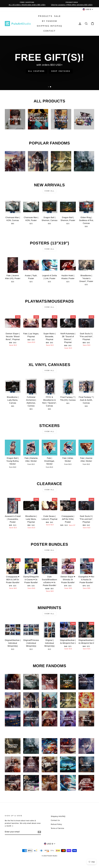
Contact (49, 31)
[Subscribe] (39, 831)
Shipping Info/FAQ (49, 26)
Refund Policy (56, 824)
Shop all (38, 71)
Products (45, 16)
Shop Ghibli (58, 71)
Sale (57, 16)
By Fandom (49, 21)
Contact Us (55, 820)
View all (50, 191)
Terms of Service (57, 828)
